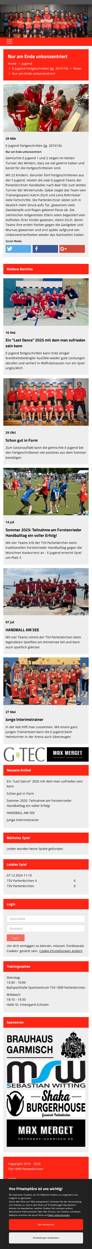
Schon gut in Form (22, 440)
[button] (18, 249)
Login (12, 1178)
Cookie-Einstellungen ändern (61, 951)
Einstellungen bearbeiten (46, 1238)
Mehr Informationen (59, 1215)
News (77, 68)
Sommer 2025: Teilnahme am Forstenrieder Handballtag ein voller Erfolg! (44, 532)
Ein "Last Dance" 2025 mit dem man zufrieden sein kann (45, 343)
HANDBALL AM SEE (22, 630)
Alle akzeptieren (46, 1224)
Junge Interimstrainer (24, 719)
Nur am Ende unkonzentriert (33, 73)
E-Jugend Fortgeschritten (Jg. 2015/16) (40, 68)
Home (12, 63)
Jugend (27, 63)
